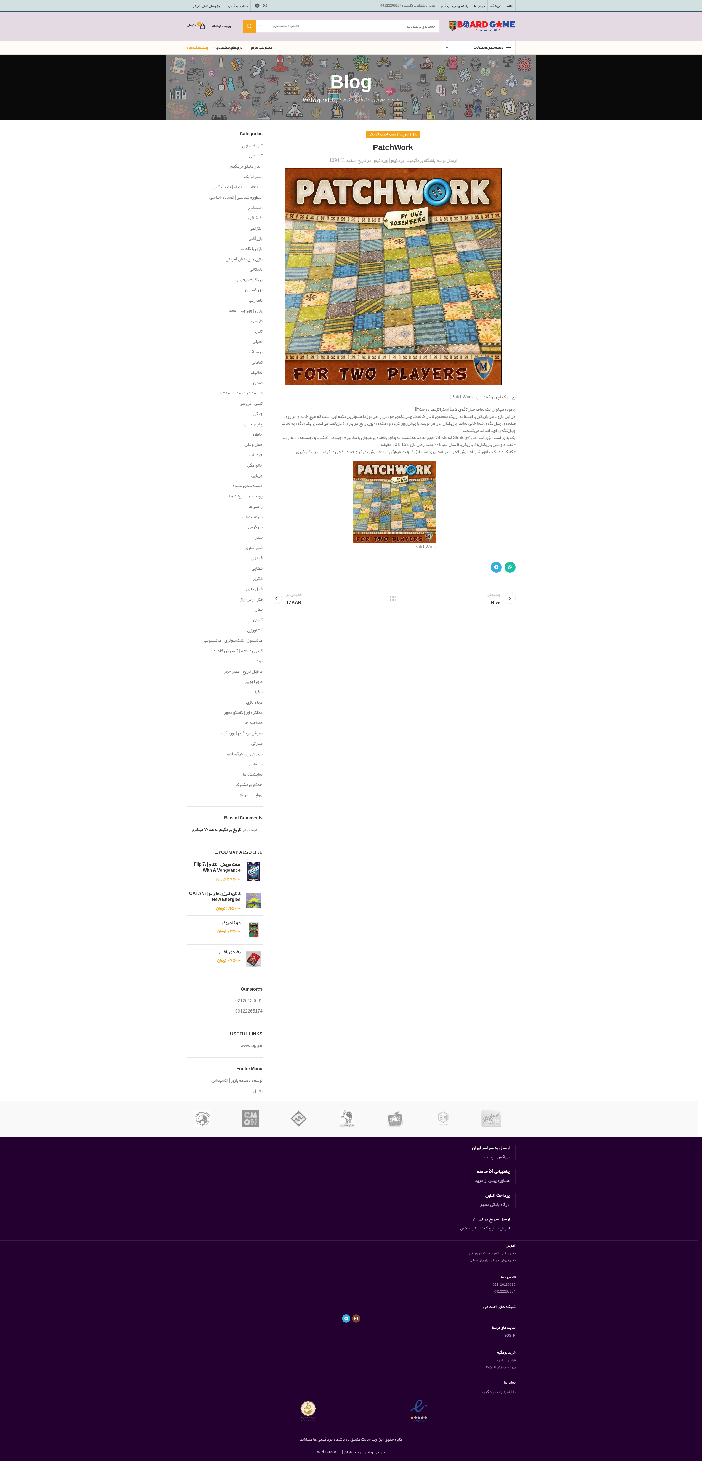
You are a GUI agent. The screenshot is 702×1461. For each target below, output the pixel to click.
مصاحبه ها (254, 723)
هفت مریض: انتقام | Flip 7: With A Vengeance (217, 867)
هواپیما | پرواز (251, 795)
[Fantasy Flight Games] (299, 1118)
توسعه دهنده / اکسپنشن (241, 393)
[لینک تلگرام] (257, 5)
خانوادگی (375, 134)
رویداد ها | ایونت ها (246, 496)
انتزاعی (256, 228)
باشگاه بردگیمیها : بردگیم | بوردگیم (404, 160)
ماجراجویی (254, 682)
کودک (258, 661)
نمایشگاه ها (253, 774)
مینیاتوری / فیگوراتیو (245, 754)
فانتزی (257, 558)
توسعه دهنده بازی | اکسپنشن (237, 1080)
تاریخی (257, 321)
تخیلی (258, 341)
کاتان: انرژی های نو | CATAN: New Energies (215, 896)
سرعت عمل (252, 517)
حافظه (386, 134)
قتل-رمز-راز (251, 599)
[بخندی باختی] (254, 959)
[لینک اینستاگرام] (356, 1318)
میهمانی (256, 764)
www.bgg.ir (252, 1046)
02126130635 (249, 1001)
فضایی (257, 568)
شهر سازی (254, 548)
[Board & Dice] (202, 1118)
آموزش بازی (252, 146)
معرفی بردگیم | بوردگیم (364, 100)
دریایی (257, 475)
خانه (395, 100)
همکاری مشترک (249, 785)
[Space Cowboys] (395, 1118)
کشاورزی (255, 630)
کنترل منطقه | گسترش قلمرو (238, 651)
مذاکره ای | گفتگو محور (243, 712)
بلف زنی (256, 300)
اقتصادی (255, 208)
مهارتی (257, 743)
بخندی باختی (230, 952)
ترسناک (256, 352)
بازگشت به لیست (393, 598)
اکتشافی (255, 218)
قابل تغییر (254, 589)
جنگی (258, 414)
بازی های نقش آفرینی (244, 259)
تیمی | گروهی (251, 403)
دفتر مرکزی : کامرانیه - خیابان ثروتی (492, 1253)
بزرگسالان (254, 290)
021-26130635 (504, 1284)
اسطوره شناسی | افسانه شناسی (236, 197)
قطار (259, 609)
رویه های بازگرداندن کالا (500, 1367)
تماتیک (257, 372)
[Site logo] (482, 27)
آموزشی (256, 156)
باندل (258, 1091)
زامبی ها (255, 506)
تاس (259, 331)
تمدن (258, 383)
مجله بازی (254, 702)
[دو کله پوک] (254, 930)
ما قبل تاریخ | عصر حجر (243, 671)
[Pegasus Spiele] (347, 1118)
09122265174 (249, 1011)
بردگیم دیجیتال (249, 280)
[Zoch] (491, 1118)
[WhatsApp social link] (265, 5)
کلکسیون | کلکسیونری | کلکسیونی (233, 640)
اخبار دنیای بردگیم (246, 166)
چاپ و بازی (253, 424)
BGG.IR (510, 1335)
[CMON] (250, 1118)
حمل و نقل (253, 445)
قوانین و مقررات (505, 1360)
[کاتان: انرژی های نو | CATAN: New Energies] (254, 900)
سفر (259, 537)
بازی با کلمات (252, 249)
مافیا (259, 692)
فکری (258, 578)
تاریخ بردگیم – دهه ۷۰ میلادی (216, 829)
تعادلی (257, 362)
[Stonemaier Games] (443, 1118)
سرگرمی (255, 527)
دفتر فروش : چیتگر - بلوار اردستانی (493, 1260)
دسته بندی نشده (248, 486)
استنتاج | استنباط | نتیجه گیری (237, 187)
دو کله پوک (231, 923)
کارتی (258, 620)
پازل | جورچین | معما (320, 99)
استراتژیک (253, 177)
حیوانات (256, 455)
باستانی (256, 269)
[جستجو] (249, 26)
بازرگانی (256, 238)
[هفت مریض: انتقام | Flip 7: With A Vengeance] (254, 871)
